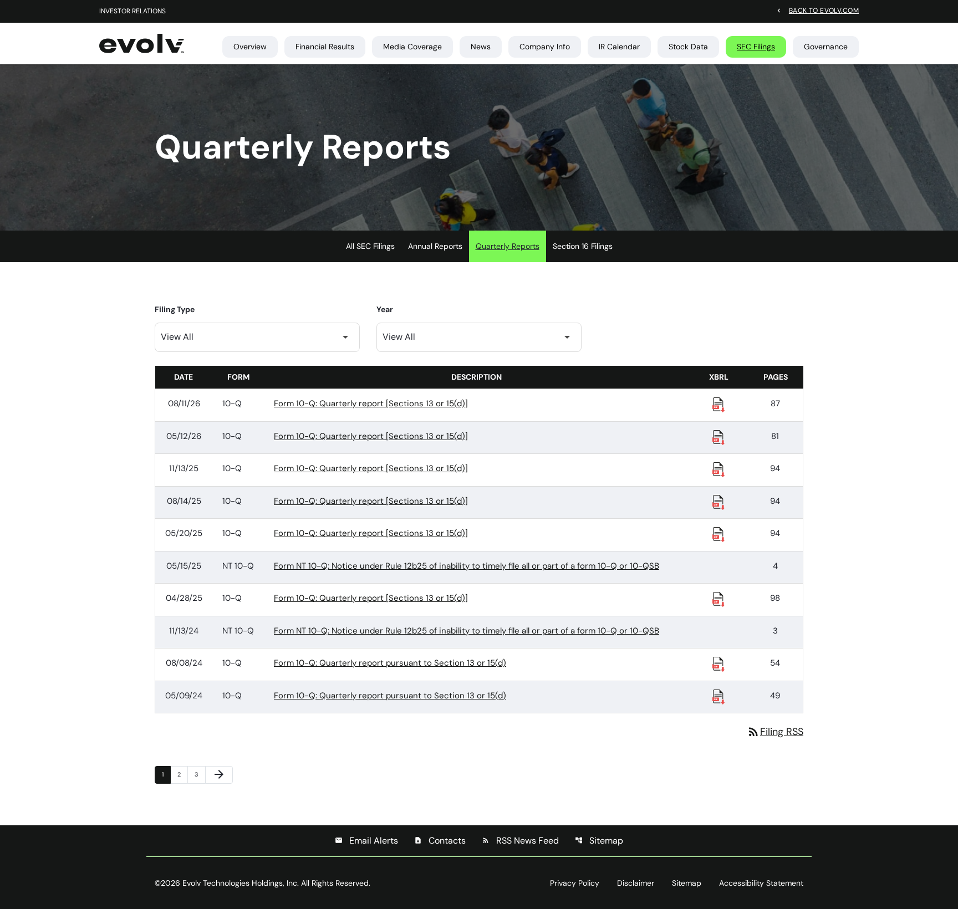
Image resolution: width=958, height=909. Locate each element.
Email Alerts (366, 840)
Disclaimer (635, 883)
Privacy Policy (574, 883)
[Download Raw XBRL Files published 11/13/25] (718, 469)
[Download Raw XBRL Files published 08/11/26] (718, 404)
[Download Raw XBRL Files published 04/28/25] (718, 598)
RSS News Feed (520, 840)
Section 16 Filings (583, 246)
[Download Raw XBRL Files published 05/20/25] (718, 533)
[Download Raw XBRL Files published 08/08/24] (718, 663)
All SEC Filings (370, 246)
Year (384, 309)
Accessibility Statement (761, 883)
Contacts (440, 840)
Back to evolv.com (824, 10)
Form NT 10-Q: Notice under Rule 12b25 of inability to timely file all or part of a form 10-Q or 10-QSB (466, 565)
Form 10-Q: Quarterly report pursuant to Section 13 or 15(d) (390, 662)
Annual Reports (435, 246)
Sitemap (599, 840)
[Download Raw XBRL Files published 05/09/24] (718, 696)
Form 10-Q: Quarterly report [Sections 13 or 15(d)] (371, 403)
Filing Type (175, 309)
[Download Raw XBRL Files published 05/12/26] (718, 436)
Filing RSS (775, 731)
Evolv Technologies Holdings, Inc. (240, 883)
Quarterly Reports (507, 246)
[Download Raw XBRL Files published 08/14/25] (718, 501)
